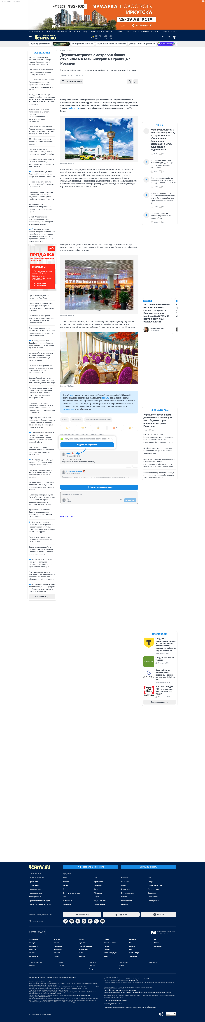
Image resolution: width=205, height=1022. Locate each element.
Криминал (98, 882)
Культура (98, 885)
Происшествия (127, 893)
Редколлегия (143, 32)
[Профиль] (174, 37)
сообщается (73, 108)
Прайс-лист (34, 882)
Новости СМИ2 (67, 516)
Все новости (34, 32)
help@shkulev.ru (44, 997)
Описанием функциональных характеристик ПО (120, 990)
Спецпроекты (154, 901)
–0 (135, 481)
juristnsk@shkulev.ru (83, 995)
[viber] (84, 921)
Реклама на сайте (36, 878)
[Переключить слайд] (65, 139)
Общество (125, 878)
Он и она (125, 882)
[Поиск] (163, 37)
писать (105, 398)
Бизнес (66, 882)
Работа (124, 897)
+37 (128, 481)
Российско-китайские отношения (98, 419)
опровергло (68, 409)
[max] (90, 921)
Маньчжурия (76, 419)
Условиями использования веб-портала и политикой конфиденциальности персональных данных (137, 992)
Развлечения (126, 901)
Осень (123, 885)
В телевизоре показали (74, 471)
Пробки (174, 32)
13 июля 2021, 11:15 (67, 75)
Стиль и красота (155, 885)
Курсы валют (130, 32)
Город (65, 889)
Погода (85, 32)
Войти (69, 501)
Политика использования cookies (115, 1000)
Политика (125, 889)
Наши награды (35, 889)
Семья (150, 878)
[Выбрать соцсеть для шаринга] (135, 81)
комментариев (73, 81)
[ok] (77, 921)
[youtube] (102, 921)
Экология (152, 893)
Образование (99, 904)
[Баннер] (61, 44)
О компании (34, 885)
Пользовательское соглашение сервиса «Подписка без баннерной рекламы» (130, 1007)
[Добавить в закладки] (129, 81)
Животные (67, 901)
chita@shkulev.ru (55, 993)
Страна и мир (153, 889)
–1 (135, 466)
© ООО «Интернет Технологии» (40, 1014)
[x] (96, 921)
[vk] (71, 921)
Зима (96, 878)
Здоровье (67, 904)
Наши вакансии (35, 893)
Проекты (166, 32)
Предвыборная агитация (39, 901)
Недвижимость (48, 32)
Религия (124, 904)
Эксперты (155, 32)
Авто (65, 878)
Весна (65, 885)
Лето (96, 889)
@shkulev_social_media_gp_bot (128, 980)
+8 (128, 466)
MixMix (68, 453)
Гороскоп (118, 32)
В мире (64, 419)
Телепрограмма (97, 32)
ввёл (72, 395)
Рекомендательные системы (113, 1004)
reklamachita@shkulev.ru (145, 979)
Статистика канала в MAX (40, 904)
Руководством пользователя (114, 989)
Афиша (109, 32)
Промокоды (62, 32)
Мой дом (98, 893)
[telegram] (65, 921)
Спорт (150, 882)
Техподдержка (35, 897)
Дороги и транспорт (71, 893)
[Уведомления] (169, 37)
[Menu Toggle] (30, 37)
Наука (96, 897)
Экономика (153, 897)
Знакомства (74, 32)
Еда (64, 897)
